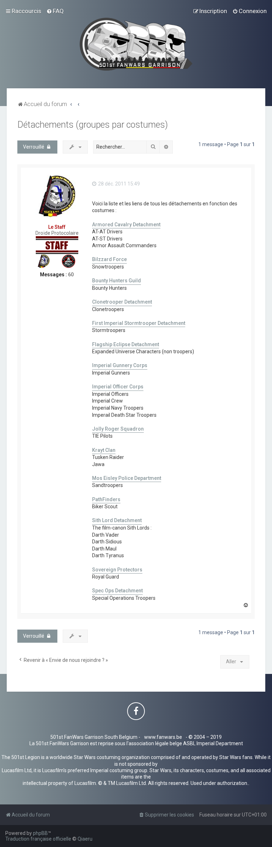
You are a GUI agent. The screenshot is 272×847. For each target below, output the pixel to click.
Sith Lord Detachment (117, 520)
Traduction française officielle (38, 839)
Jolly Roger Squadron (118, 429)
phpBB (40, 833)
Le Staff (57, 227)
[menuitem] (55, 11)
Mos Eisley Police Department (126, 478)
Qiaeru (85, 839)
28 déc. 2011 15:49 (118, 184)
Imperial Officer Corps (117, 386)
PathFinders (106, 499)
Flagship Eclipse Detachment (125, 344)
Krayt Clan (103, 450)
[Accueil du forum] (136, 44)
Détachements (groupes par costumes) (92, 125)
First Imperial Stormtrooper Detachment (138, 323)
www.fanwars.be (163, 737)
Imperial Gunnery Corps (119, 365)
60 (71, 274)
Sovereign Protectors (117, 569)
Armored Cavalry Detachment (126, 224)
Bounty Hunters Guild (116, 280)
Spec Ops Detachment (117, 590)
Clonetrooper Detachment (122, 302)
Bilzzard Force (109, 259)
